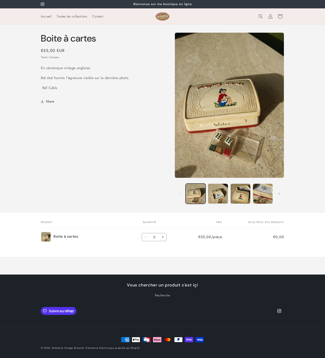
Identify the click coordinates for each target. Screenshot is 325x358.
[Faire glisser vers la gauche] (179, 194)
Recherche (162, 295)
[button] (261, 16)
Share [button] (50, 101)
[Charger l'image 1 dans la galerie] (195, 194)
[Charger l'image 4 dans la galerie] (263, 194)
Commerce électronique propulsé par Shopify (112, 348)
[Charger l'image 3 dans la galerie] (240, 194)
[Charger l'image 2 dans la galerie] (218, 194)
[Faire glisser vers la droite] (279, 194)
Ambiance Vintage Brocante (68, 348)
